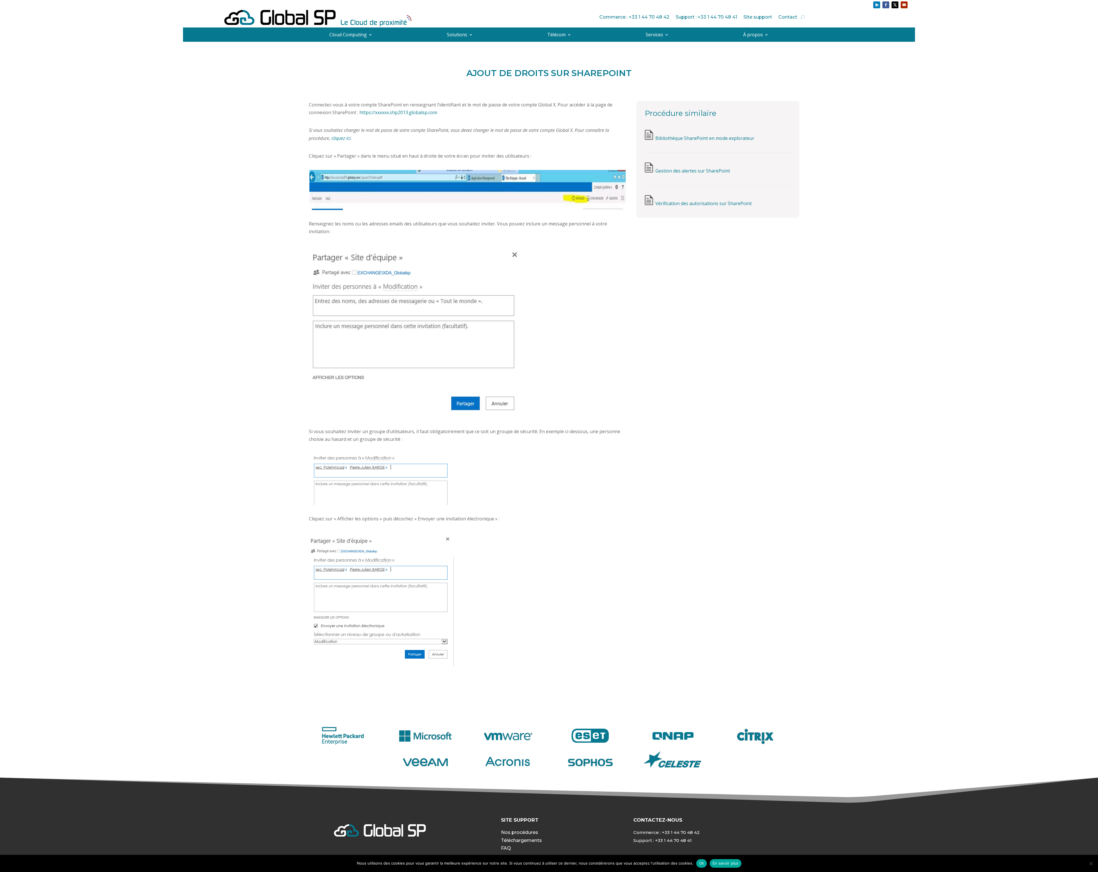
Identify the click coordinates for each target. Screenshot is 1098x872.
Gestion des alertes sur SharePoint (692, 171)
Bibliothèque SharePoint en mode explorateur (704, 138)
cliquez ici (341, 138)
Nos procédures (519, 832)
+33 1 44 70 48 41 (673, 840)
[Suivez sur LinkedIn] (876, 4)
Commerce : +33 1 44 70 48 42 (634, 17)
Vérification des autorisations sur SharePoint (703, 203)
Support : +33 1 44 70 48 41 (706, 17)
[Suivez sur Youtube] (904, 4)
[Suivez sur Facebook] (885, 4)
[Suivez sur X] (895, 4)
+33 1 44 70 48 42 (681, 832)
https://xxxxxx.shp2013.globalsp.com (398, 112)
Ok (701, 863)
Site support (757, 17)
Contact (787, 17)
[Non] (1091, 863)
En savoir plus (726, 863)
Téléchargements (521, 840)
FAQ (506, 848)
